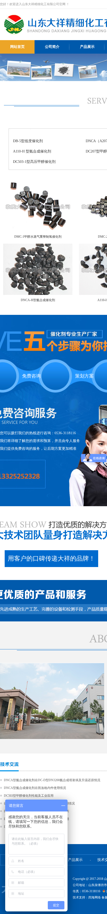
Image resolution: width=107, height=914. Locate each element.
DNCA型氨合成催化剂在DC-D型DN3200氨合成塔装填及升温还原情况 (52, 780)
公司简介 (52, 47)
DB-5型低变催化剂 (28, 141)
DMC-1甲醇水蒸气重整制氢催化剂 (38, 236)
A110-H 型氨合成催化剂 (32, 151)
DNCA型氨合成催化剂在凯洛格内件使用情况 (35, 788)
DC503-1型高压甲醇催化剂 (34, 162)
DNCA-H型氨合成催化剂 (38, 300)
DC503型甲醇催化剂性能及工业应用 (29, 795)
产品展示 (87, 47)
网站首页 (17, 47)
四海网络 (94, 897)
